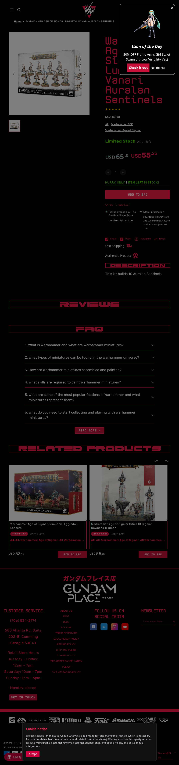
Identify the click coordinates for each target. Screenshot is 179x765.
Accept (33, 754)
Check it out (138, 67)
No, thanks (158, 68)
